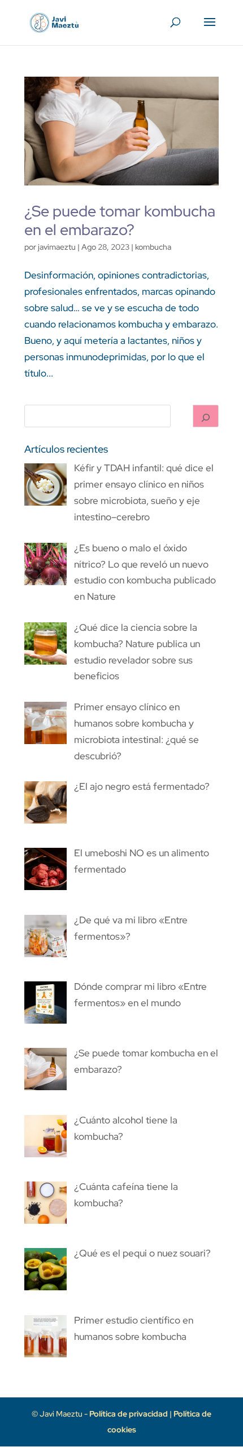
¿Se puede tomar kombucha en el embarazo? (119, 220)
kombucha (153, 247)
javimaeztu (57, 247)
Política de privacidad (129, 1414)
